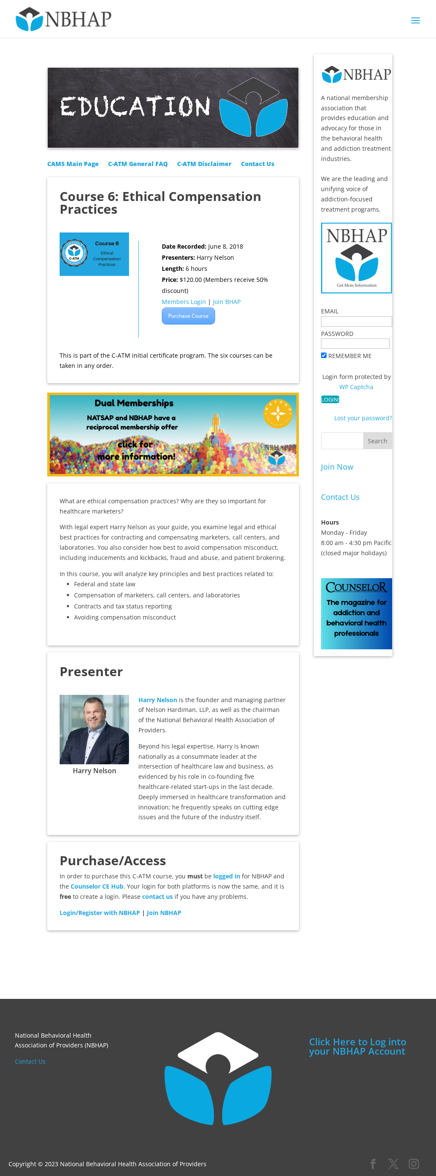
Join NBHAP (164, 913)
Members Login (184, 302)
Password (337, 334)
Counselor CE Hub (97, 886)
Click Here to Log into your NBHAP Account (357, 1046)
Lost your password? (363, 418)
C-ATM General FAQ (138, 164)
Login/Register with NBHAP (100, 913)
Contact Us (257, 164)
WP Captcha (356, 387)
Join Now (337, 467)
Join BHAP (227, 302)
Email (329, 311)
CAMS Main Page (73, 164)
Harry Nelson (157, 700)
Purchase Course (188, 315)
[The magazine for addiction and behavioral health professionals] (356, 644)
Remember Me (350, 356)
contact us (157, 896)
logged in (226, 876)
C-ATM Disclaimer (204, 164)
